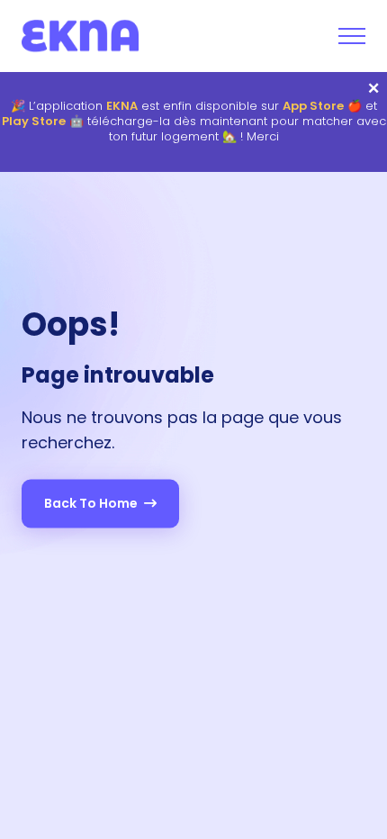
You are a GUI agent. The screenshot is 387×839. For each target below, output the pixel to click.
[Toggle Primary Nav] (351, 36)
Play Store (34, 122)
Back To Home (92, 503)
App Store (313, 106)
